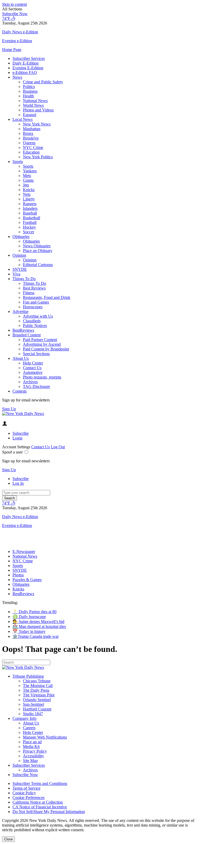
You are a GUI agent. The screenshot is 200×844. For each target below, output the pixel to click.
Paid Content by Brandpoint (46, 349)
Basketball (31, 218)
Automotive (32, 372)
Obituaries (20, 236)
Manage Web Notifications (45, 737)
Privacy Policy (35, 751)
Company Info (24, 718)
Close (8, 839)
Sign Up (9, 409)
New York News (37, 124)
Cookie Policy (24, 793)
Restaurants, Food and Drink (46, 297)
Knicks (29, 189)
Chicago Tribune (37, 681)
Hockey (29, 227)
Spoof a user (12, 452)
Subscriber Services (28, 58)
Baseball (30, 213)
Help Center (33, 363)
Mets (27, 175)
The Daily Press (36, 690)
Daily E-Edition (25, 63)
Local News (22, 119)
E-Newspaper (23, 551)
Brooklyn (31, 138)
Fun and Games (36, 302)
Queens (29, 143)
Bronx (28, 133)
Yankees (30, 171)
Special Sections (36, 353)
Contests (19, 391)
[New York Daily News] (23, 413)
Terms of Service (26, 788)
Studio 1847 (33, 713)
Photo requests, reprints (42, 377)
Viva (16, 274)
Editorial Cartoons (38, 264)
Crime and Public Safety (43, 82)
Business (30, 91)
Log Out (58, 447)
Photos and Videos (38, 110)
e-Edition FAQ (24, 72)
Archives (30, 382)
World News (33, 105)
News (17, 77)
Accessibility (33, 756)
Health (28, 96)
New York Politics (38, 157)
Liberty (29, 199)
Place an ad (32, 742)
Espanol (29, 114)
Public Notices (35, 325)
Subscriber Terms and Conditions (39, 783)
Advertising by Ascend (42, 344)
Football (29, 222)
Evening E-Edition (27, 68)
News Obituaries (37, 246)
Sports (17, 161)
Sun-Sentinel (33, 704)
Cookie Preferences (28, 797)
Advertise (20, 311)
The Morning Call (38, 685)
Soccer (28, 232)
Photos (18, 575)
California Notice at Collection (37, 802)
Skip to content (14, 4)
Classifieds (32, 321)
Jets (26, 185)
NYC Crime (33, 147)
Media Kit (31, 746)
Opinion (19, 255)
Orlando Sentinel (37, 699)
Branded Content (26, 335)
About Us (20, 358)
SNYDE (19, 269)
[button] (100, 9)
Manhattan (31, 129)
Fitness (28, 293)
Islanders (30, 208)
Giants (28, 180)
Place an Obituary (37, 250)
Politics (29, 86)
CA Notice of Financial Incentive (39, 807)
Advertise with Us (38, 316)
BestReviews (23, 330)
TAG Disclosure (36, 386)
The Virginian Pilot (38, 695)
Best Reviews (34, 288)
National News (35, 100)
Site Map (30, 760)
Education (31, 152)
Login (17, 438)
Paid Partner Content (40, 339)
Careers (29, 728)
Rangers (29, 203)
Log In (18, 483)
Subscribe (20, 433)
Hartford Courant (37, 709)
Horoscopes (32, 307)
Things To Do (24, 278)
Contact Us (32, 368)
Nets (26, 194)
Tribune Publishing (28, 676)
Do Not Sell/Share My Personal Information (48, 811)
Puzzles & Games (27, 579)
